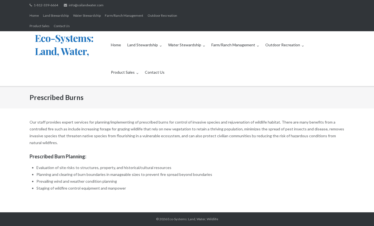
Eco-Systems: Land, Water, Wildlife (193, 219)
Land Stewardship (56, 15)
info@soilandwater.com (86, 5)
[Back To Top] (360, 213)
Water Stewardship (87, 15)
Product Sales (40, 26)
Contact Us (62, 26)
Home (34, 15)
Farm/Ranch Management (124, 15)
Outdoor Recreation (162, 15)
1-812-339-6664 (46, 5)
